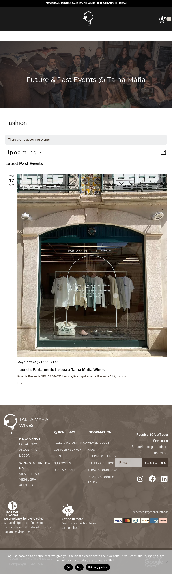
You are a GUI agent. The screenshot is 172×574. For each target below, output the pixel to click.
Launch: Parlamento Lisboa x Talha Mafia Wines (61, 369)
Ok (69, 567)
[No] (166, 562)
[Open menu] (6, 19)
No (79, 567)
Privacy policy (98, 567)
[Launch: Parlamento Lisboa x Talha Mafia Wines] (92, 265)
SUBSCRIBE (155, 462)
